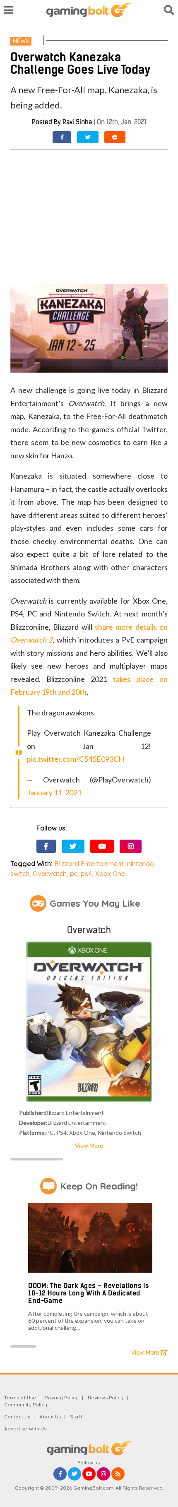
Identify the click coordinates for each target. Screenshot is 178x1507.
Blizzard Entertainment (89, 863)
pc (73, 873)
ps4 (86, 873)
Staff (76, 1416)
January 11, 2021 (54, 792)
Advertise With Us (25, 1428)
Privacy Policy (62, 1397)
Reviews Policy (105, 1397)
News (21, 41)
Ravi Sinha (77, 122)
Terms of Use (20, 1397)
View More (89, 1145)
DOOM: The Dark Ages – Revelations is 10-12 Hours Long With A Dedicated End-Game (88, 1293)
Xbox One (110, 873)
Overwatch (50, 873)
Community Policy (25, 1404)
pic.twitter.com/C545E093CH (75, 758)
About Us (50, 1416)
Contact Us (17, 1416)
